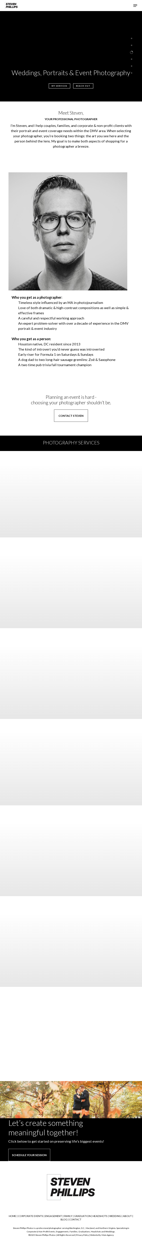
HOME (12, 1216)
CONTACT (75, 1219)
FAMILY (68, 1216)
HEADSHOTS (100, 1216)
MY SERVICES (59, 86)
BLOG (64, 1219)
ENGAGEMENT (53, 1216)
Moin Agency (108, 1235)
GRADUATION (82, 1216)
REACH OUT (83, 86)
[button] (135, 5)
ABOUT (127, 1216)
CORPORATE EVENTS (30, 1216)
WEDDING (115, 1216)
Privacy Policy (82, 1235)
